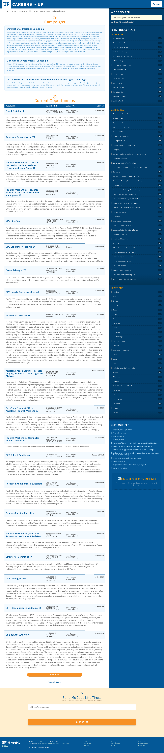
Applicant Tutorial (118, 436)
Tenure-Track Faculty (132, 96)
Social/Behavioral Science (132, 261)
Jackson (132, 346)
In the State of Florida (132, 341)
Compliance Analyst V (18, 634)
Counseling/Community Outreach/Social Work (132, 167)
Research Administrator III (20, 137)
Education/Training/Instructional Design (132, 181)
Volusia (132, 413)
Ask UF (113, 745)
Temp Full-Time (132, 88)
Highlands (132, 332)
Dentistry (132, 172)
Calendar (86, 745)
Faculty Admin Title (132, 43)
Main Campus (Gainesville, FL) (132, 368)
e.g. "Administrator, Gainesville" (122, 22)
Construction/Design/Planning (132, 163)
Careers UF (27, 4)
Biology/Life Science (132, 141)
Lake (132, 355)
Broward (132, 301)
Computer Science (132, 159)
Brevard (132, 297)
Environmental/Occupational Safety (132, 190)
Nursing (132, 243)
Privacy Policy (65, 743)
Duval (132, 319)
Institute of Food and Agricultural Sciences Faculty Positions (133, 446)
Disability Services (143, 743)
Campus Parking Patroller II (21, 513)
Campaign (132, 150)
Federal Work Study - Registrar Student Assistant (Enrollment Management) (22, 192)
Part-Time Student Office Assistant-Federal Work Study (22, 409)
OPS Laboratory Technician (20, 246)
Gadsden (132, 323)
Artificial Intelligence (132, 136)
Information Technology (132, 221)
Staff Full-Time (132, 74)
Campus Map (87, 743)
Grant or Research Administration (132, 203)
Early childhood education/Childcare (132, 176)
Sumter (132, 408)
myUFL (85, 742)
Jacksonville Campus (132, 350)
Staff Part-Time (132, 79)
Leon (132, 359)
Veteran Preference (119, 433)
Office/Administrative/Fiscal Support (132, 248)
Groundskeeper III (16, 270)
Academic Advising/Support (132, 114)
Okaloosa (132, 377)
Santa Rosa (132, 399)
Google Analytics (42, 743)
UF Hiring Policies (118, 440)
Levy (132, 363)
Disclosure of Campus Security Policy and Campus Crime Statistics (135, 443)
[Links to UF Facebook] (3, 746)
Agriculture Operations (132, 127)
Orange (132, 381)
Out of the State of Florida (132, 386)
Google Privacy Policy (53, 743)
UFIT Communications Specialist (23, 607)
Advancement (132, 118)
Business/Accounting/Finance (132, 145)
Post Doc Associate (132, 70)
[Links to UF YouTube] (7, 746)
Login (158, 4)
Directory (113, 742)
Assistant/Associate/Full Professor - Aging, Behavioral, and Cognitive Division (24, 373)
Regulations (141, 745)
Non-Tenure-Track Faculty (132, 56)
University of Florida (39, 742)
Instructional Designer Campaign (25, 29)
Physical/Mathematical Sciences (132, 252)
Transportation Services (132, 270)
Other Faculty (132, 61)
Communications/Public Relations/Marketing (132, 154)
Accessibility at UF (119, 461)
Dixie (132, 314)
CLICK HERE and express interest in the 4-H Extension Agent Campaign (46, 79)
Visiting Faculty (132, 101)
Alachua (132, 292)
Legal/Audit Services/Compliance (132, 230)
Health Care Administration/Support (132, 208)
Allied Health (132, 132)
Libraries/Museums (132, 234)
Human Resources (132, 212)
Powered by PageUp (54, 682)
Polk (132, 395)
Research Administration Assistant (24, 483)
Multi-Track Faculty (132, 52)
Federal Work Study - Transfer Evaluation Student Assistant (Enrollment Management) (22, 165)
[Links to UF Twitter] (5, 746)
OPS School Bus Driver (18, 455)
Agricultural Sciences (132, 123)
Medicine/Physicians (132, 239)
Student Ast (132, 83)
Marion (132, 372)
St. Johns (132, 404)
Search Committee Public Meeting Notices (127, 458)
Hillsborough (132, 337)
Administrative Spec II (18, 315)
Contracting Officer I (17, 578)
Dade (132, 310)
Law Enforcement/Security (132, 226)
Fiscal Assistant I (15, 111)
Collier (132, 305)
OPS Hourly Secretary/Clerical (22, 291)
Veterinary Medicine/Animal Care (132, 279)
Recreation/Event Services (132, 257)
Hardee (132, 328)
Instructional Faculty (132, 47)
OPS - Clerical (13, 220)
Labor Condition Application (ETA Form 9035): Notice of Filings (133, 450)
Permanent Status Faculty (132, 65)
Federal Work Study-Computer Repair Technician (22, 439)
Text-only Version (143, 742)
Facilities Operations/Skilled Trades (132, 199)
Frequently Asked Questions (122, 430)
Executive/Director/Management (132, 194)
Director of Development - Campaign (27, 61)
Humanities (132, 217)
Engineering (132, 185)
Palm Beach (132, 390)
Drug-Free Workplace (120, 468)
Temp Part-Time (132, 92)
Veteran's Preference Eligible (132, 275)
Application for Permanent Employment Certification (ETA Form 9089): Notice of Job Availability (136, 454)
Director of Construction (19, 556)
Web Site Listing (115, 743)
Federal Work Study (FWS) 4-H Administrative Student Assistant (24, 535)
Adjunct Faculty (132, 38)
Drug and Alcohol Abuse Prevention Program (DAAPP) (130, 465)
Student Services (132, 266)
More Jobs (66, 674)
